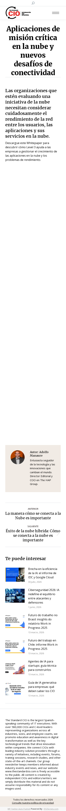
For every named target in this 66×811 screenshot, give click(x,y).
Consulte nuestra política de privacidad (33, 802)
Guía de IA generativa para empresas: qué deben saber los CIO (42, 687)
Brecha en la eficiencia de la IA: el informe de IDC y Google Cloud (42, 573)
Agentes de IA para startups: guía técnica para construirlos (42, 665)
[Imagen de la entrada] (15, 575)
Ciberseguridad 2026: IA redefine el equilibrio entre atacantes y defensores (43, 596)
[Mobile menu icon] (56, 13)
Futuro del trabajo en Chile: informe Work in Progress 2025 (43, 644)
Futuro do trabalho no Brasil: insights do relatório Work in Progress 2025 (43, 621)
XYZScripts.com (51, 808)
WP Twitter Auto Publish (19, 808)
